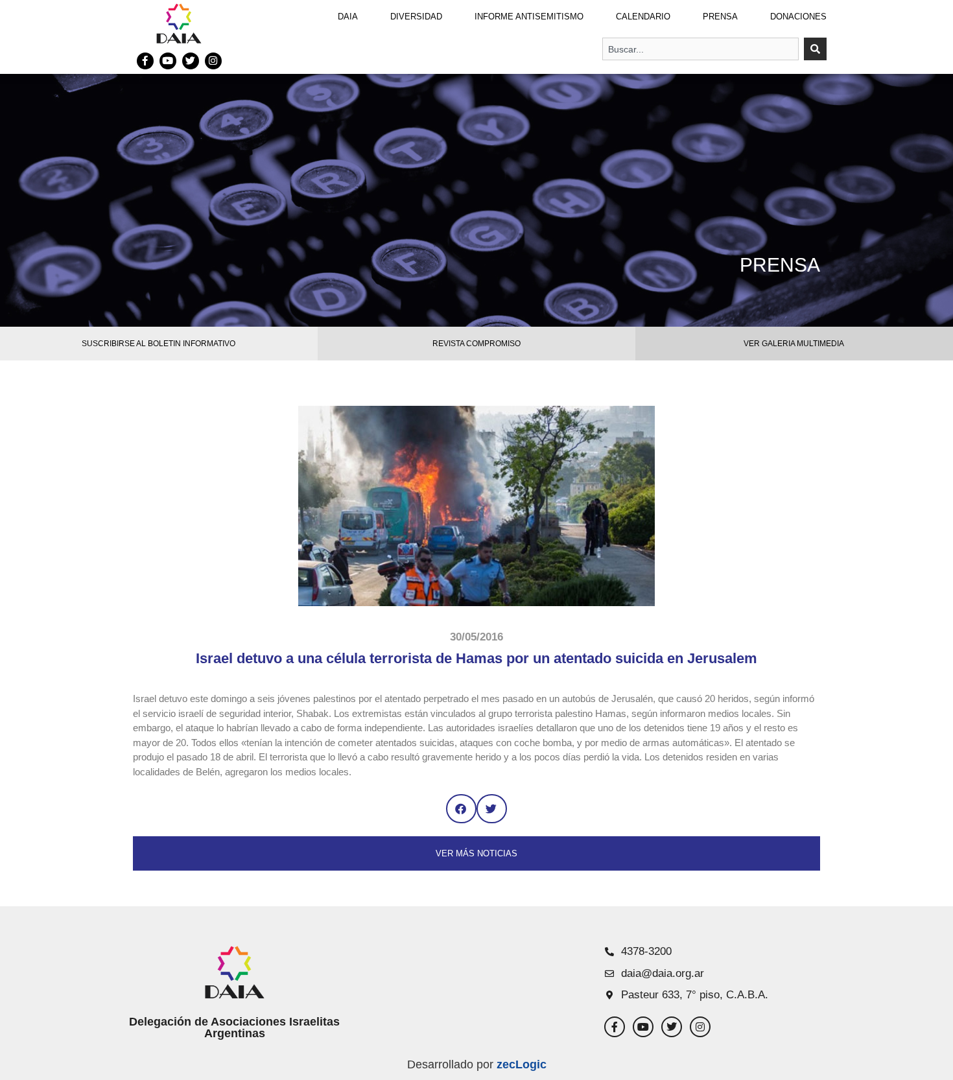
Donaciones (798, 16)
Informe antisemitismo (529, 16)
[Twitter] (190, 61)
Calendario (643, 16)
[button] (461, 808)
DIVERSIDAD (416, 16)
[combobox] (700, 49)
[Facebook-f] (145, 61)
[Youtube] (168, 61)
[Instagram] (213, 61)
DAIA (348, 16)
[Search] (815, 49)
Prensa (720, 16)
